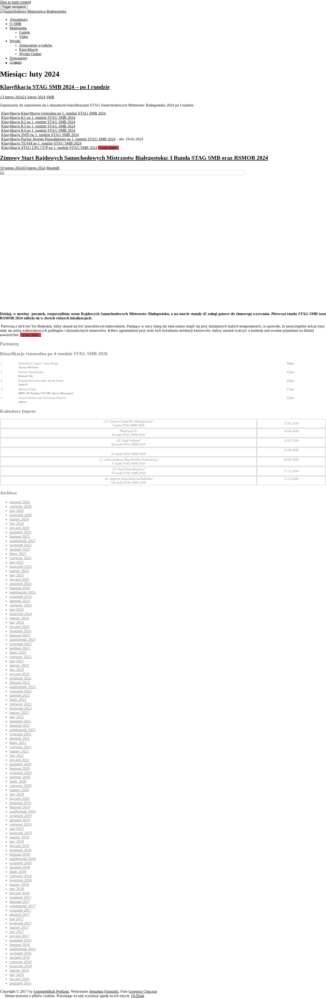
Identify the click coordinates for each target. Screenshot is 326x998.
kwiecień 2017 (21, 923)
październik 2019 (23, 811)
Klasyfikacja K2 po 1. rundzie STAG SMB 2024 (38, 122)
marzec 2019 (19, 837)
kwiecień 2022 (21, 708)
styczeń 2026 (19, 528)
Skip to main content (15, 2)
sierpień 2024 (20, 601)
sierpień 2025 (20, 549)
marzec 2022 (19, 713)
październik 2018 (23, 859)
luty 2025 (17, 575)
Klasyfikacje (28, 50)
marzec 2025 (19, 571)
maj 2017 (17, 919)
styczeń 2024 (19, 627)
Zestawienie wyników (36, 45)
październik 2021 (23, 730)
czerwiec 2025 (21, 558)
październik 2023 (23, 640)
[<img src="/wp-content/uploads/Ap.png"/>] (11, 63)
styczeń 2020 (19, 799)
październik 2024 (23, 592)
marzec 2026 (19, 519)
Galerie (24, 32)
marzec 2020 (19, 790)
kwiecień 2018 (21, 880)
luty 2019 (17, 842)
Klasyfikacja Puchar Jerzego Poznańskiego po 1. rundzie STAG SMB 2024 (58, 139)
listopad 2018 (20, 854)
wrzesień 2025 (21, 545)
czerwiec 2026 (21, 506)
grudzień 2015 (20, 983)
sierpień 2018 (20, 867)
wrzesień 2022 (21, 691)
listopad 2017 (20, 902)
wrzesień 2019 (21, 816)
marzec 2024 (19, 618)
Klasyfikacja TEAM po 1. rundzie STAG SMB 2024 (41, 143)
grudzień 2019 (20, 803)
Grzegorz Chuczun (142, 991)
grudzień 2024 (20, 584)
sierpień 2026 (20, 502)
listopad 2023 (20, 635)
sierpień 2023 (20, 648)
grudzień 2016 (20, 940)
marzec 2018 (19, 884)
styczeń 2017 (19, 936)
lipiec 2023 (18, 652)
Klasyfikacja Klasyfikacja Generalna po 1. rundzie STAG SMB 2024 (53, 113)
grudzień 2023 (20, 631)
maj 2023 (17, 661)
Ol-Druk (137, 996)
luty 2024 (17, 622)
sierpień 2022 (20, 695)
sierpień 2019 (20, 820)
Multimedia (18, 28)
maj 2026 (17, 511)
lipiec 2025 (18, 554)
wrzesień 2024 (21, 597)
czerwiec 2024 (21, 605)
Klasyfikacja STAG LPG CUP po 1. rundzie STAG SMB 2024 (49, 148)
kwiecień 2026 (21, 515)
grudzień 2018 (20, 850)
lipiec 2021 (18, 743)
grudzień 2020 (20, 764)
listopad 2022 (20, 683)
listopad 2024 (20, 588)
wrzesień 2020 (21, 773)
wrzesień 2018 (21, 863)
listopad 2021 (20, 725)
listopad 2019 (20, 807)
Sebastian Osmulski (104, 991)
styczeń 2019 (19, 846)
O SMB (15, 24)
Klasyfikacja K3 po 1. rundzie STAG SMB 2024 (38, 126)
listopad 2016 (20, 945)
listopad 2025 (20, 536)
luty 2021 (17, 756)
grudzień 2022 (20, 678)
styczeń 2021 (19, 760)
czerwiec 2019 (21, 824)
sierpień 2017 (20, 915)
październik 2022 (23, 687)
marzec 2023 (19, 665)
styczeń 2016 (19, 979)
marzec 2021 (19, 751)
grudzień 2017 (20, 897)
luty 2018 (17, 889)
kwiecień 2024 (21, 614)
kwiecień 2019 (21, 833)
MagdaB (52, 168)
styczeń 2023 (19, 674)
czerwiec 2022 (21, 704)
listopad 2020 (20, 768)
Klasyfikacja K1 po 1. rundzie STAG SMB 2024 (38, 118)
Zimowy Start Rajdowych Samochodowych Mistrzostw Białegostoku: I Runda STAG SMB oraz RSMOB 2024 (134, 158)
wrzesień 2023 (21, 644)
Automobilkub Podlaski (51, 991)
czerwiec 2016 (21, 962)
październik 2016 (23, 949)
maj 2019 (17, 829)
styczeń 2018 (19, 893)
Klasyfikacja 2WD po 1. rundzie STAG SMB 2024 (40, 135)
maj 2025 (17, 562)
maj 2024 (17, 609)
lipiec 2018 (18, 872)
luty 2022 (17, 717)
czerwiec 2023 (21, 657)
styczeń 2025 (19, 579)
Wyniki (15, 41)
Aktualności (19, 19)
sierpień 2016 (20, 958)
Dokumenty (18, 58)
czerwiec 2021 (21, 747)
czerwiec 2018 (21, 876)
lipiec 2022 (18, 700)
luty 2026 (17, 524)
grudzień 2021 (20, 721)
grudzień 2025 (20, 532)
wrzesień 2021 (21, 734)
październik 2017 (23, 906)
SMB (50, 97)
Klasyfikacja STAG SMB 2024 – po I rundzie (55, 87)
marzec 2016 (19, 970)
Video (23, 37)
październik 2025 (23, 541)
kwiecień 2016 (21, 966)
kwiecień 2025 (21, 567)
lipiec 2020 (18, 781)
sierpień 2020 (20, 777)
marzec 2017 (19, 927)
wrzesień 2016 (21, 953)
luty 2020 (17, 794)
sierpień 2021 (20, 738)
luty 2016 (17, 975)
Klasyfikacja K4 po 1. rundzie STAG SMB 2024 (38, 130)
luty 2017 (17, 932)
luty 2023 (17, 670)
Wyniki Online (30, 54)
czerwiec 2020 (21, 786)
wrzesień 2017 (21, 910)
